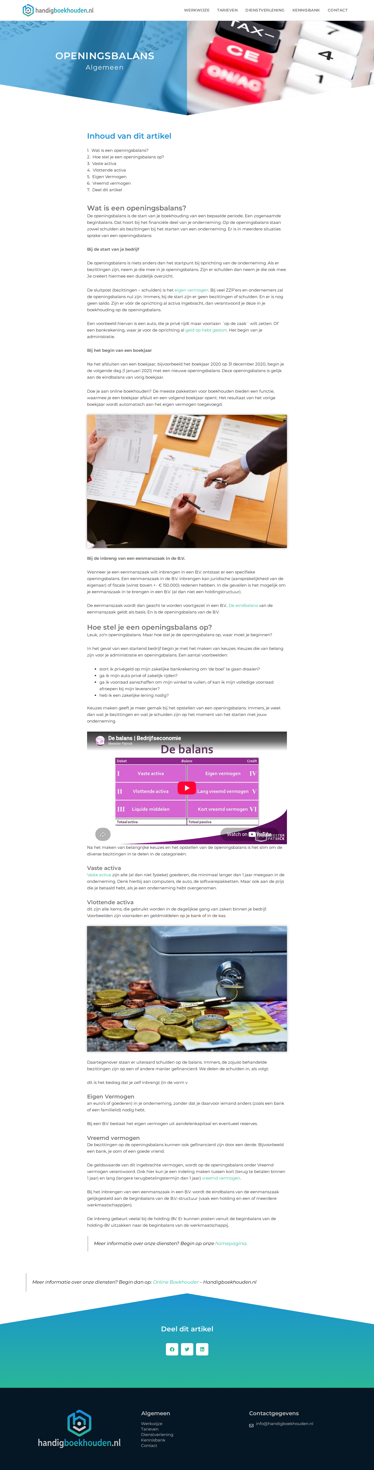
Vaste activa (104, 163)
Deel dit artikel (107, 190)
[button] (172, 1349)
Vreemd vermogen (112, 183)
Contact (338, 10)
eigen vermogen (191, 290)
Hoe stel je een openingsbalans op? (128, 157)
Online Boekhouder (175, 1282)
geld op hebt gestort (206, 330)
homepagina (230, 1243)
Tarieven (227, 10)
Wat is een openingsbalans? (120, 150)
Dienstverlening (265, 10)
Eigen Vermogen (109, 177)
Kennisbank (306, 10)
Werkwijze (197, 10)
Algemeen (105, 67)
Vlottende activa (109, 170)
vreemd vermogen (221, 1178)
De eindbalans (243, 605)
